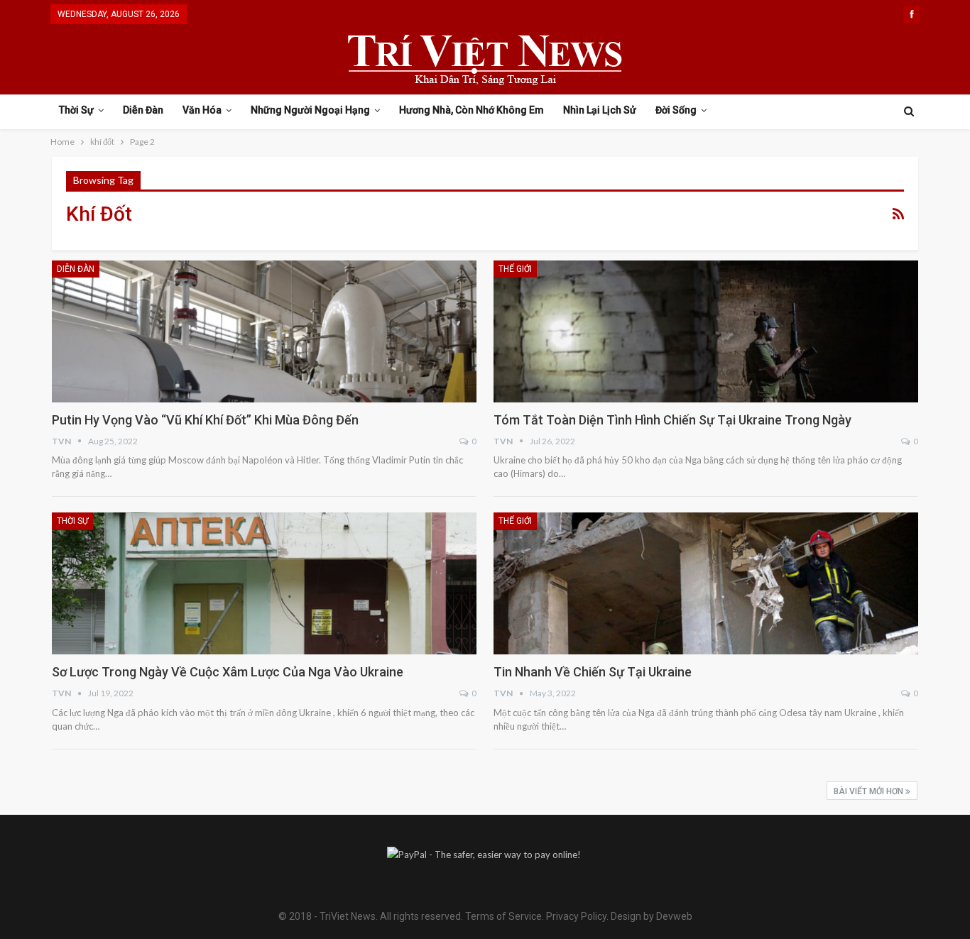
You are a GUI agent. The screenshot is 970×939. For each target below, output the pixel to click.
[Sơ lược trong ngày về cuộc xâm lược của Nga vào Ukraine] (264, 583)
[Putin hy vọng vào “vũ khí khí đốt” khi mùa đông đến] (264, 331)
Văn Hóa (202, 110)
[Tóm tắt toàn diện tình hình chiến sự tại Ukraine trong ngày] (706, 331)
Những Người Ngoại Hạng (310, 110)
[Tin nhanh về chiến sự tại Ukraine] (706, 583)
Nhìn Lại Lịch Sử (599, 110)
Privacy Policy (576, 916)
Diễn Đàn (143, 110)
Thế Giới (515, 269)
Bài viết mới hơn (869, 791)
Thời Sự (76, 110)
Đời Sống (676, 110)
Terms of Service (503, 916)
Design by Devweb (650, 916)
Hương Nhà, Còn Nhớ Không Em (471, 110)
